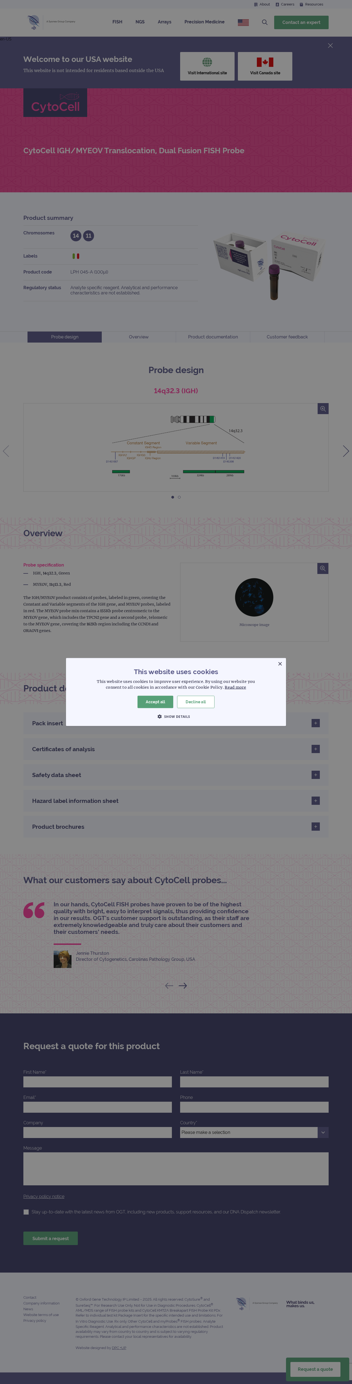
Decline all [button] (196, 702)
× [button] (280, 664)
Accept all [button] (155, 702)
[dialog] (176, 692)
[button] (176, 716)
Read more (235, 687)
